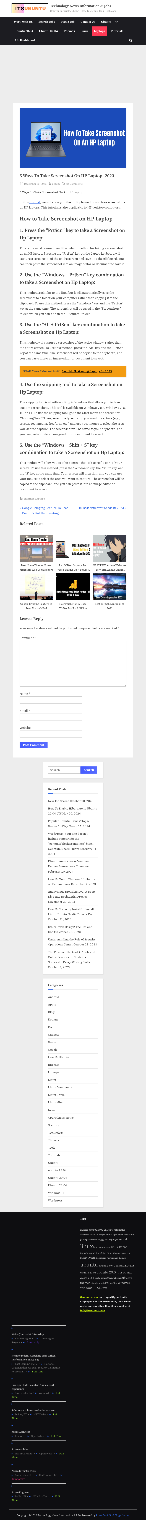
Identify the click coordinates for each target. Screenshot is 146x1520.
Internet (29, 498)
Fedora (127, 1234)
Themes (69, 31)
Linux (84, 31)
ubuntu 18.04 (57, 1170)
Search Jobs (46, 21)
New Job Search (58, 801)
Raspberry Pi (102, 1257)
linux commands (101, 1247)
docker (119, 1234)
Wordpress (55, 1200)
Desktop (111, 1234)
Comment (28, 638)
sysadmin (113, 1258)
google (114, 1239)
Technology (56, 1132)
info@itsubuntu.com (92, 1310)
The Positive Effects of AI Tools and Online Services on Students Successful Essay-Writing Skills (71, 957)
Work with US (23, 21)
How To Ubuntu (58, 1057)
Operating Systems (61, 1117)
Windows (124, 1283)
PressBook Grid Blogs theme (112, 1515)
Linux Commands (60, 1087)
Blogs (52, 1012)
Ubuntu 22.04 (48, 31)
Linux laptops (87, 1253)
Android (53, 997)
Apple (52, 1004)
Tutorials (117, 31)
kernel (123, 1239)
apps (91, 1229)
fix (132, 1234)
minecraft (125, 1253)
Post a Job (68, 21)
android (84, 1229)
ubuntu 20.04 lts (109, 1272)
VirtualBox (111, 1283)
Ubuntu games (100, 1278)
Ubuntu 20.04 (23, 31)
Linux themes (113, 1253)
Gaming (97, 1239)
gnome (106, 1239)
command (119, 1229)
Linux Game (56, 1095)
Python (91, 1257)
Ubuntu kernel (114, 1277)
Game (52, 1042)
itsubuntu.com (89, 1297)
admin (56, 183)
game (83, 1239)
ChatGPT (108, 1229)
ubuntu (89, 1264)
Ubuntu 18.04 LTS (124, 1265)
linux (86, 1246)
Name (25, 694)
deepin (102, 1234)
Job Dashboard (24, 40)
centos (98, 1229)
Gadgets (53, 1034)
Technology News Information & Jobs (80, 6)
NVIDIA (83, 1258)
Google (53, 1049)
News (51, 1110)
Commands (85, 1234)
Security (53, 1125)
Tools (51, 1147)
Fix (50, 1027)
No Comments (74, 184)
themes (122, 1257)
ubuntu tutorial (98, 1283)
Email (25, 711)
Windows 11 (56, 1192)
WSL (105, 1287)
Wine (99, 1288)
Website (25, 728)
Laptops (99, 31)
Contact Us (87, 21)
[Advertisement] (73, 72)
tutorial (34, 202)
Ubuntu (106, 21)
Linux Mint (55, 1102)
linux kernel (119, 1247)
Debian (53, 1019)
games (89, 1239)
